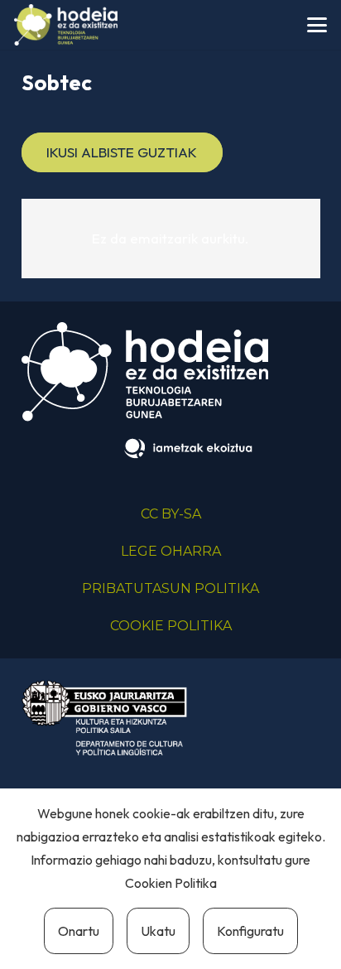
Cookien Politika (171, 883)
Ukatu (158, 931)
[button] (316, 25)
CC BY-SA (171, 514)
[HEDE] (66, 25)
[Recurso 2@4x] (104, 717)
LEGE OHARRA (171, 551)
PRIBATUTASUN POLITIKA (170, 588)
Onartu (78, 931)
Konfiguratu (250, 931)
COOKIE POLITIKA (171, 626)
